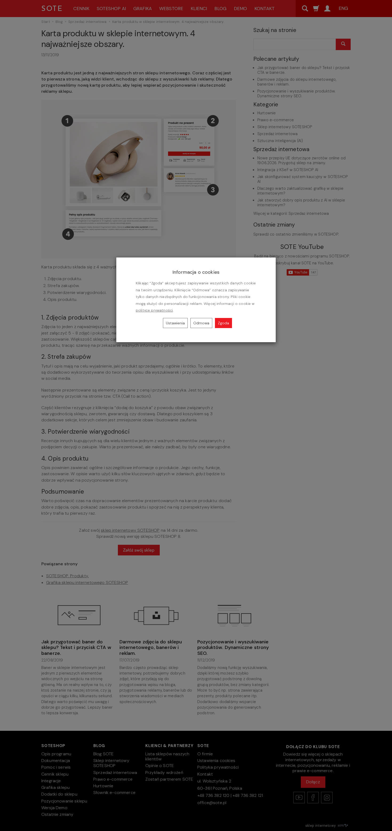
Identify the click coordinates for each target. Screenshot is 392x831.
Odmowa (201, 323)
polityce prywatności (154, 310)
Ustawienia (175, 323)
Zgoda (223, 323)
